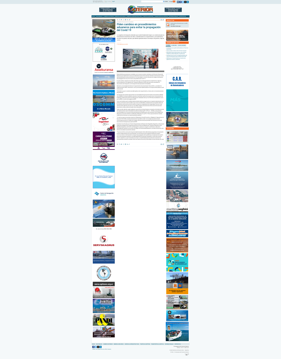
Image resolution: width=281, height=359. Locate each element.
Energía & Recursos (119, 344)
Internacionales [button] (173, 16)
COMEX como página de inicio (98, 349)
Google (171, 1)
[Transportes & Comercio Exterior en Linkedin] (188, 2)
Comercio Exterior (108, 344)
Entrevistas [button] (182, 16)
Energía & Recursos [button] (120, 16)
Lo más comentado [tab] (182, 45)
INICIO (93, 16)
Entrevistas (178, 344)
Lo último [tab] (168, 45)
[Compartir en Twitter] (121, 19)
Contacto (109, 349)
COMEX (166, 1)
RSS (106, 349)
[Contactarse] (178, 2)
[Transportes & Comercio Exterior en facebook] (180, 2)
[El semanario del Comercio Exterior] (140, 9)
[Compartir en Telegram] (125, 19)
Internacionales (169, 344)
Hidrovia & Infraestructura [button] (134, 16)
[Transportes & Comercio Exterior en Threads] (185, 2)
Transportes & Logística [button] (161, 16)
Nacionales (99, 344)
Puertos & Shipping (145, 344)
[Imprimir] (161, 19)
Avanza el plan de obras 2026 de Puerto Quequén (176, 50)
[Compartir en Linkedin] (127, 19)
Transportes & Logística (157, 344)
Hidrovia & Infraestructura (132, 344)
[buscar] (174, 1)
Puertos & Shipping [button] (148, 16)
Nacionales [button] (99, 16)
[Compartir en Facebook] (119, 19)
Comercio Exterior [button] (109, 16)
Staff (113, 1)
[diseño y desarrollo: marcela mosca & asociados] (187, 354)
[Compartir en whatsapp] (123, 19)
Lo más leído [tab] (174, 45)
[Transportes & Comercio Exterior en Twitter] (183, 2)
